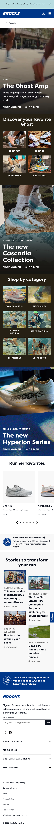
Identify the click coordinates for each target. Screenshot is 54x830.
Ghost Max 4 (14, 176)
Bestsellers (14, 358)
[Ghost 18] (39, 139)
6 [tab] (27, 522)
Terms (5, 793)
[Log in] (43, 13)
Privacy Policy (8, 799)
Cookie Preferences (10, 810)
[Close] (50, 4)
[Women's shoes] (14, 294)
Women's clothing (15, 332)
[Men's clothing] (39, 319)
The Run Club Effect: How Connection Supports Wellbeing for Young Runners (38, 606)
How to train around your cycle (12, 639)
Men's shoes (39, 306)
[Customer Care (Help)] (27, 758)
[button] (52, 617)
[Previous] (17, 522)
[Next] (37, 522)
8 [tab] (30, 522)
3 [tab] (23, 522)
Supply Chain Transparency (14, 783)
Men (43, 4)
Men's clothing (39, 331)
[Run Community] (27, 741)
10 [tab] (33, 522)
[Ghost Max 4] (14, 164)
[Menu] (50, 13)
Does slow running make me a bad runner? (37, 651)
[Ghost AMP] (14, 139)
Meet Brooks (39, 358)
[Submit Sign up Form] (48, 722)
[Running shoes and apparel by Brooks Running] (11, 13)
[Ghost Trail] (39, 164)
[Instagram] (4, 732)
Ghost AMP (14, 151)
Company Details (10, 788)
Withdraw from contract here (15, 815)
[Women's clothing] (14, 319)
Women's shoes (14, 306)
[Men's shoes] (39, 294)
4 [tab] (24, 522)
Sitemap (6, 804)
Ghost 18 (39, 151)
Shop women (12, 107)
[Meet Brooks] (39, 346)
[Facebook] (10, 732)
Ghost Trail (39, 176)
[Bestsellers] (14, 346)
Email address (8, 718)
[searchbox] (29, 23)
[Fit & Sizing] (27, 750)
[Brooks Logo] (27, 697)
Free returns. (29, 684)
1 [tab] (20, 522)
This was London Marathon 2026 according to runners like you (14, 597)
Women (37, 4)
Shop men (32, 107)
